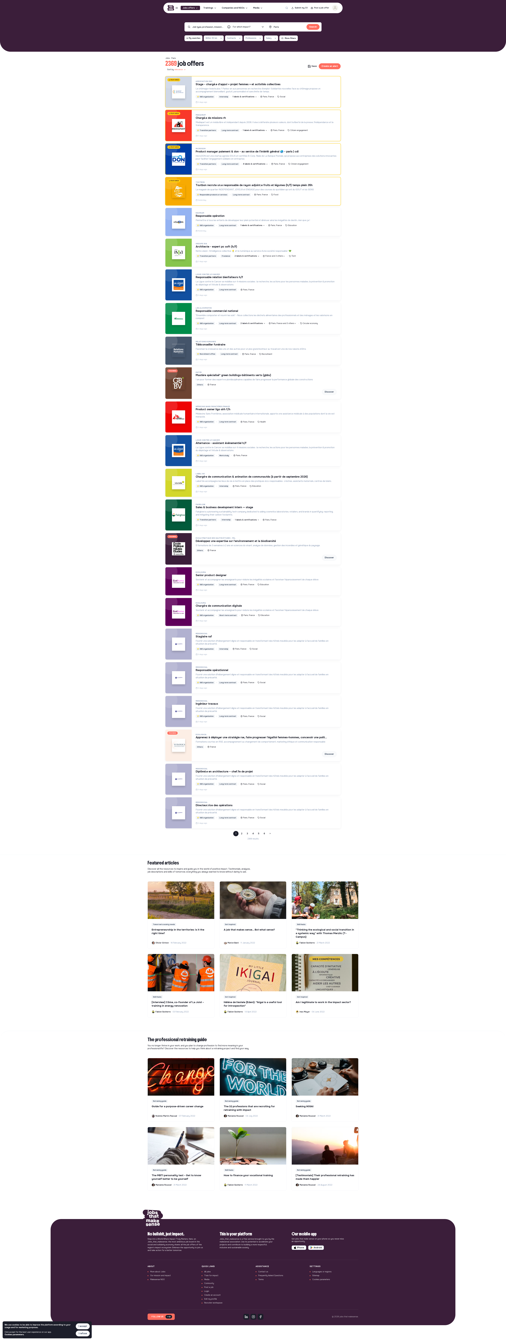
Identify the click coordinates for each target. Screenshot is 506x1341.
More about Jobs (157, 1271)
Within (211, 38)
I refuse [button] (83, 1333)
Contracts (231, 38)
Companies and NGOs (233, 7)
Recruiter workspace (213, 1303)
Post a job (208, 1287)
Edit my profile (210, 1299)
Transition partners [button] (206, 130)
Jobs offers (189, 7)
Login (206, 1291)
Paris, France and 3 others (282, 323)
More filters (290, 38)
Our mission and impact (160, 1275)
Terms (261, 1279)
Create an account (212, 1295)
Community (209, 1283)
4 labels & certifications (254, 164)
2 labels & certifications (246, 256)
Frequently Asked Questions (270, 1275)
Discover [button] (329, 391)
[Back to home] (152, 1219)
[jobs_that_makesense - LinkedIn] (246, 1317)
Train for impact (211, 1275)
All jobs (207, 1271)
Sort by (175, 69)
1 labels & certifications (244, 96)
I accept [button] (83, 1326)
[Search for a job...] (287, 8)
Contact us (263, 1271)
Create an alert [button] (330, 66)
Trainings (208, 7)
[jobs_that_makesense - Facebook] (260, 1317)
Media (256, 7)
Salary (268, 38)
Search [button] (313, 26)
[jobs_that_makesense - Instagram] (253, 1317)
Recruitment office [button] (206, 354)
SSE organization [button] (205, 97)
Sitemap (315, 1275)
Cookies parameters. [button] (14, 1334)
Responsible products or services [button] (212, 195)
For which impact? (241, 26)
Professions (251, 38)
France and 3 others (274, 256)
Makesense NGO (157, 1279)
